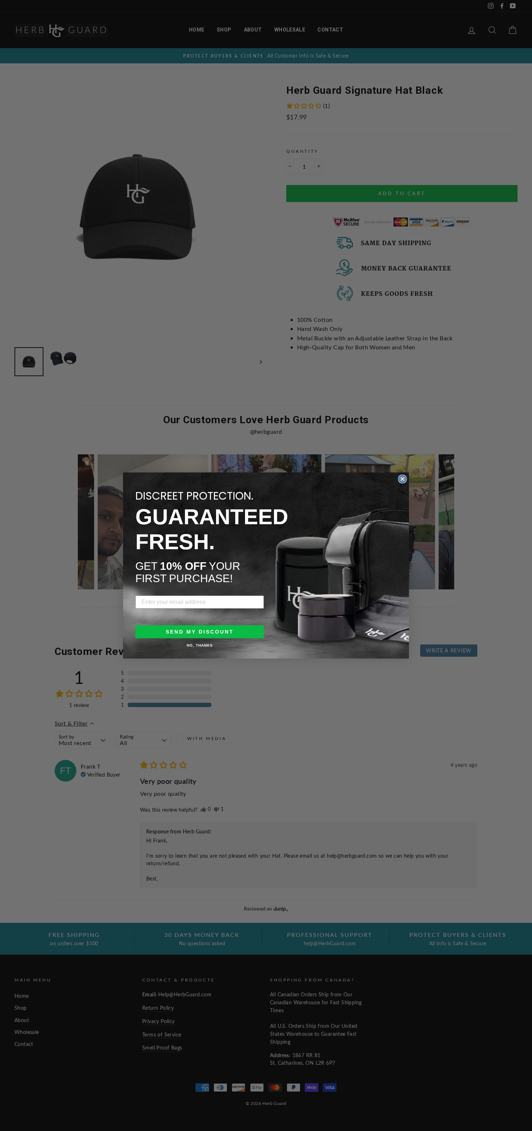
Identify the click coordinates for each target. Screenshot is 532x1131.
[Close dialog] (402, 479)
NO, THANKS (200, 645)
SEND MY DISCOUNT (200, 632)
